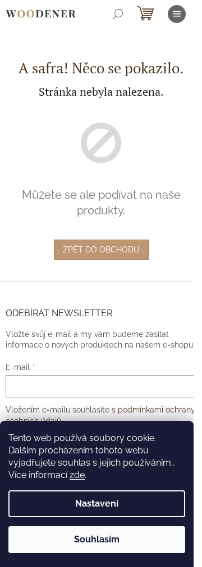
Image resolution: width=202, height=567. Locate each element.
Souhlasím (97, 539)
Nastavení (96, 503)
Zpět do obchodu (101, 249)
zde (77, 475)
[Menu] (177, 14)
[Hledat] (118, 14)
